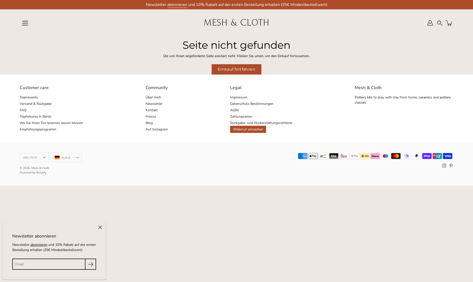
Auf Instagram (157, 129)
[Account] (430, 23)
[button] (439, 23)
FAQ (23, 110)
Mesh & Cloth (40, 168)
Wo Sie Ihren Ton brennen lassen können (51, 123)
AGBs (234, 110)
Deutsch (30, 157)
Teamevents (29, 97)
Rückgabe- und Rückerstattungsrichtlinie (261, 123)
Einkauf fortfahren (236, 69)
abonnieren (177, 4)
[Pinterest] (451, 166)
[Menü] (25, 23)
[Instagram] (444, 166)
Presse (151, 116)
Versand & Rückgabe (35, 103)
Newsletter (154, 103)
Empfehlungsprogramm (38, 129)
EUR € (66, 157)
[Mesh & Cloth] (236, 23)
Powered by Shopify (33, 172)
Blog (149, 123)
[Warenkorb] (449, 23)
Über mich (153, 97)
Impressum (238, 97)
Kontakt (152, 110)
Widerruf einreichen (248, 129)
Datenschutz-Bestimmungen (251, 103)
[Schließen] (100, 227)
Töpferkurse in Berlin (35, 116)
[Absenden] (90, 264)
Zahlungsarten (241, 116)
